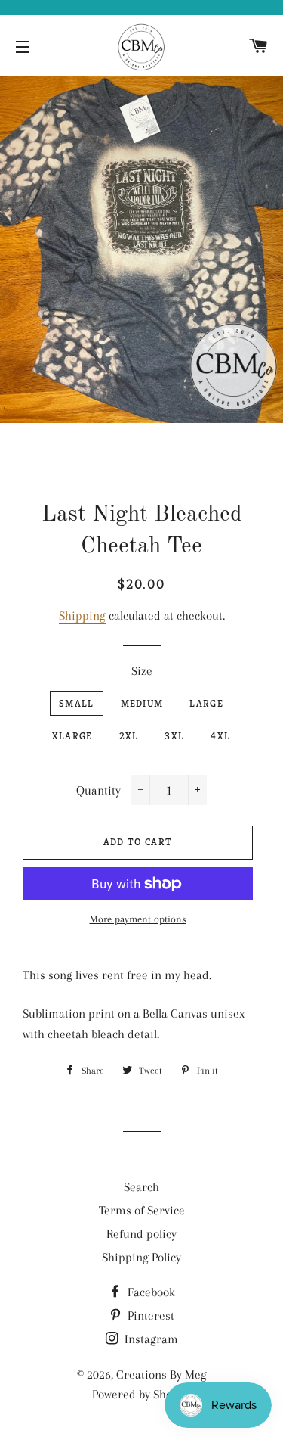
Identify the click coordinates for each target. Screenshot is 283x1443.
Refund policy (141, 1234)
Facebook (150, 1292)
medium (142, 703)
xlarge (72, 735)
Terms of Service (142, 1210)
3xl (174, 735)
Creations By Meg (161, 1374)
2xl (129, 735)
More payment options (138, 919)
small (76, 703)
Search (141, 1187)
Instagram (150, 1339)
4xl (220, 735)
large (206, 703)
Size (141, 671)
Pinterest (149, 1315)
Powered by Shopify (142, 1394)
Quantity (98, 790)
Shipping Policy (141, 1257)
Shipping (82, 615)
